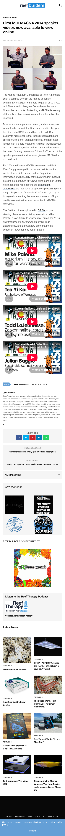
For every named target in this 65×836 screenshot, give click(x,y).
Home (8, 816)
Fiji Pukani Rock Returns (14, 669)
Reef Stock (53, 816)
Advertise (19, 816)
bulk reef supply (21, 384)
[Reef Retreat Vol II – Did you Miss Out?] (48, 723)
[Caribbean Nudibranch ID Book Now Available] (17, 726)
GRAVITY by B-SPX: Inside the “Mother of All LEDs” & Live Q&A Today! (46, 666)
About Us (39, 816)
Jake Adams (8, 41)
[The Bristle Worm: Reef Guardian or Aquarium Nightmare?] (48, 685)
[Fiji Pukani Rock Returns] (17, 650)
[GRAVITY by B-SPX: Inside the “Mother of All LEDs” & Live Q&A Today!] (48, 646)
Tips (30, 816)
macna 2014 (36, 384)
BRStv (42, 210)
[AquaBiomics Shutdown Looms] (17, 685)
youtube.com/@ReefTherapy (18, 616)
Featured (7, 666)
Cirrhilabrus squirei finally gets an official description (32, 452)
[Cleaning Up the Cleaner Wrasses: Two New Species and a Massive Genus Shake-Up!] (48, 764)
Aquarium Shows (10, 17)
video (45, 384)
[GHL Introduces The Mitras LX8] (17, 764)
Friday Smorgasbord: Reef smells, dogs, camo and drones (32, 464)
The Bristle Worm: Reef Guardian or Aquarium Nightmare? (45, 704)
